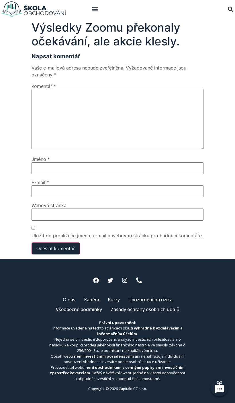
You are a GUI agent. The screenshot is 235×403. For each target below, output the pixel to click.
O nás (69, 299)
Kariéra (91, 299)
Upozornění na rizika (150, 299)
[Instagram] (124, 280)
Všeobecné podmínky (79, 309)
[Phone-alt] (139, 280)
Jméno (41, 159)
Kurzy (114, 299)
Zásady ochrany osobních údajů (145, 309)
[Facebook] (96, 280)
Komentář (44, 86)
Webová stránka (49, 205)
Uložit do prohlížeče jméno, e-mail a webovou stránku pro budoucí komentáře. (117, 235)
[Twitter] (110, 280)
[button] (94, 9)
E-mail (40, 182)
